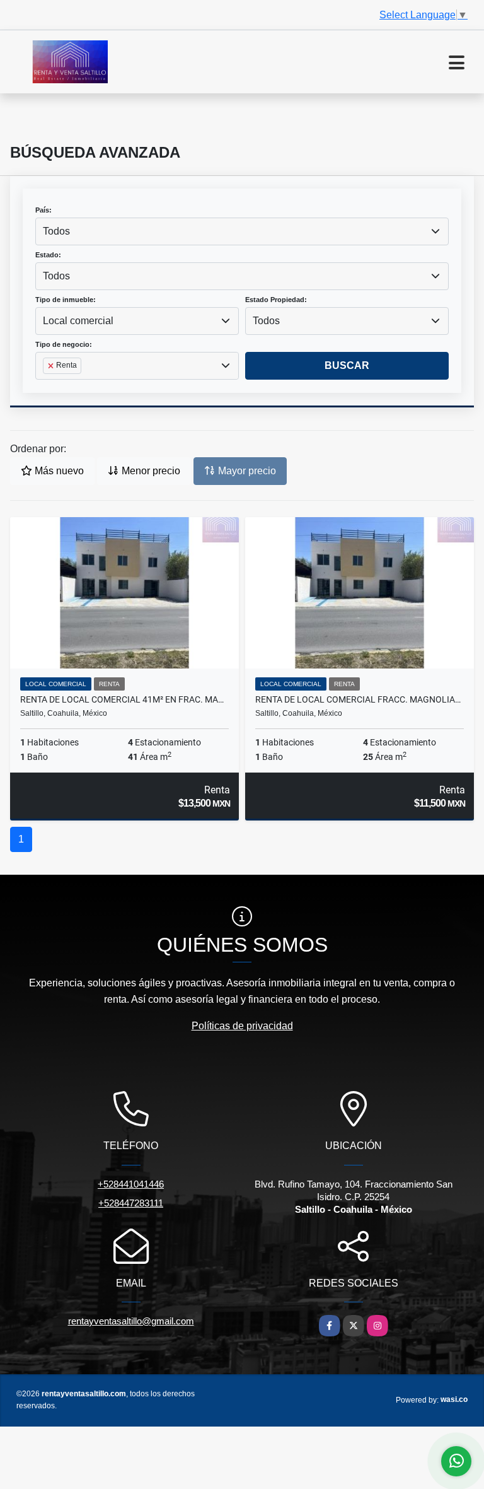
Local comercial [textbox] (78, 320)
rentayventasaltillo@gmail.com (131, 1321)
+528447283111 (130, 1203)
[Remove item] (51, 365)
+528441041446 (131, 1184)
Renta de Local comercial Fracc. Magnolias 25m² (359, 699)
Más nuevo (58, 470)
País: (43, 210)
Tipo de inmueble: (65, 299)
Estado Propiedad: (276, 299)
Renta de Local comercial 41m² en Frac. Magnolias (124, 699)
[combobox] (242, 231)
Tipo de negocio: (63, 344)
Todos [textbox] (56, 231)
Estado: (48, 255)
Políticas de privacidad (242, 1025)
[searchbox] (46, 386)
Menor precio (149, 470)
